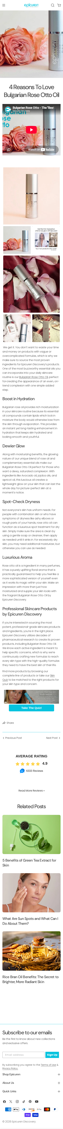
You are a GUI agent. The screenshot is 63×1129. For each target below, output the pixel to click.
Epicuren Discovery (24, 1121)
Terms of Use (48, 1064)
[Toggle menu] (3, 5)
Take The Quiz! (31, 708)
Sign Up (52, 1055)
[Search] (52, 5)
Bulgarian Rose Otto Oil (33, 377)
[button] (31, 195)
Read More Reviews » (32, 791)
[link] (31, 697)
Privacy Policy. (10, 1068)
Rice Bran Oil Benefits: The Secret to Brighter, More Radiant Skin (30, 979)
